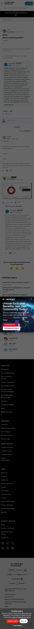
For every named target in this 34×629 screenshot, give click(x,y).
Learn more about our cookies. (21, 617)
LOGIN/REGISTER (9, 324)
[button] (17, 625)
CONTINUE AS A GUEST (11, 328)
